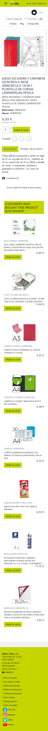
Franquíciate (33, 23)
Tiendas (13, 23)
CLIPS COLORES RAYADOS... (17, 294)
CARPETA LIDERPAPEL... (15, 448)
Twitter (10, 719)
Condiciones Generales (12, 693)
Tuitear (21, 138)
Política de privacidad (11, 685)
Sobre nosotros (9, 697)
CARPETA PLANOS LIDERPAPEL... (19, 346)
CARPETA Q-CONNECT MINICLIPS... (20, 397)
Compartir (14, 138)
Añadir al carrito (21, 130)
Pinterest (28, 138)
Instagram (11, 714)
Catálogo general (10, 701)
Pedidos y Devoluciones (12, 689)
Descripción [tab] (10, 148)
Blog (22, 23)
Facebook (11, 709)
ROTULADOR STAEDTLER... (16, 554)
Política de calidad (10, 705)
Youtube (10, 724)
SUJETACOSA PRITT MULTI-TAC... (19, 502)
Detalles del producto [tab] (31, 148)
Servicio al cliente (10, 677)
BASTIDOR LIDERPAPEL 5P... (17, 608)
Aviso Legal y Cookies (11, 681)
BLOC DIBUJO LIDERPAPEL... (17, 240)
